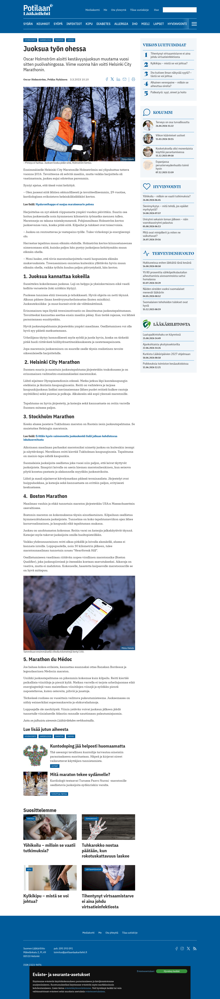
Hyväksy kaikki (172, 971)
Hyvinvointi (177, 24)
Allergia (121, 24)
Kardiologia (45, 40)
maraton (59, 40)
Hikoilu (30, 818)
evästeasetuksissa (95, 991)
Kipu (89, 24)
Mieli (145, 24)
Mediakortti (92, 9)
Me (105, 9)
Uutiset (54, 766)
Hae (156, 9)
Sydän (28, 24)
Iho (135, 24)
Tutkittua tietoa (59, 794)
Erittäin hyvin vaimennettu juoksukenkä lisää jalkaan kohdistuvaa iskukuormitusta (70, 437)
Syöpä (58, 24)
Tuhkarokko (91, 818)
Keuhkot (43, 24)
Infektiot (74, 24)
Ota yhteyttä (118, 9)
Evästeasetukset (145, 971)
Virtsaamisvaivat (93, 869)
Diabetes (103, 24)
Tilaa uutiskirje (139, 9)
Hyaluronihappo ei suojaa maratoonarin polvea (65, 204)
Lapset (158, 24)
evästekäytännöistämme (78, 988)
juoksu (70, 40)
